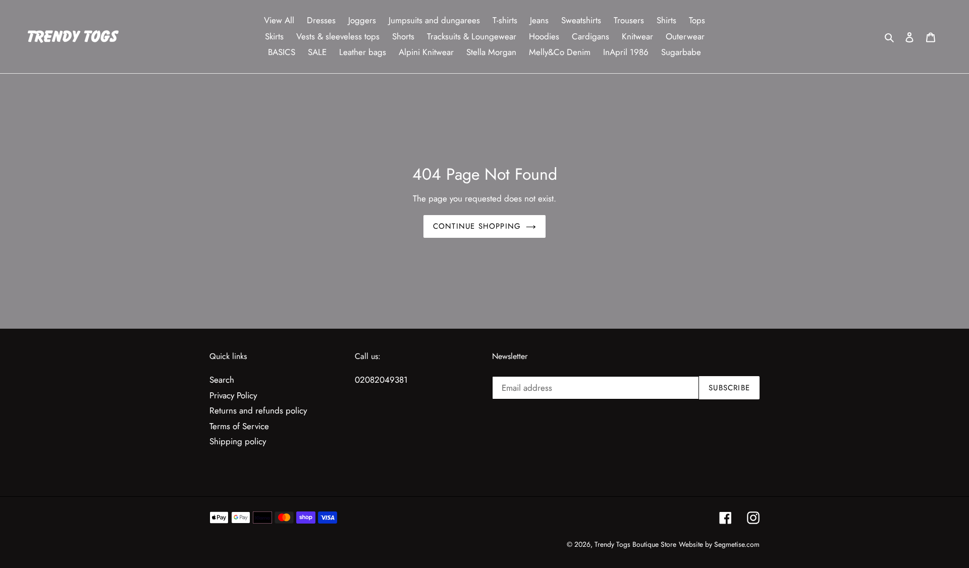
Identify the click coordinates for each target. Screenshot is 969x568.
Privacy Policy (233, 395)
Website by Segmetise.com (719, 544)
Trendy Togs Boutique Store (635, 544)
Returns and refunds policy (258, 410)
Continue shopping (477, 226)
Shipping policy (237, 441)
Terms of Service (239, 426)
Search (221, 380)
